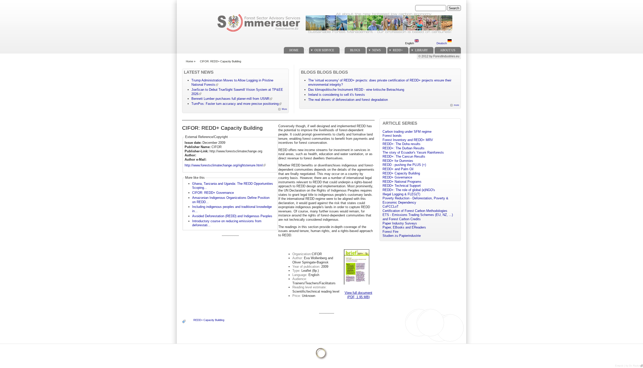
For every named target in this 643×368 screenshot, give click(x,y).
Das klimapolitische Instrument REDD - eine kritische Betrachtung (356, 89)
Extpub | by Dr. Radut (627, 365)
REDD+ (398, 50)
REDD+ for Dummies (398, 161)
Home (293, 50)
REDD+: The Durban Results (403, 148)
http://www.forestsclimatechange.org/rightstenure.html (224, 165)
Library (421, 50)
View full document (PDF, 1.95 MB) (358, 295)
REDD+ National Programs (402, 181)
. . (306, 49)
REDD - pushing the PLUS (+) (404, 165)
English (410, 43)
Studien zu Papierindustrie (402, 236)
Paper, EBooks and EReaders (404, 227)
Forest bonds (392, 135)
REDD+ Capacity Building (208, 319)
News (376, 50)
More (284, 109)
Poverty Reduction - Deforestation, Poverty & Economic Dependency (415, 200)
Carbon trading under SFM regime (407, 131)
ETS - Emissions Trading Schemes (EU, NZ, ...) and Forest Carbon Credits (418, 217)
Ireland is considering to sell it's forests (336, 95)
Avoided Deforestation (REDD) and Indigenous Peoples (232, 216)
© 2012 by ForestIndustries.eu (438, 56)
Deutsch (442, 43)
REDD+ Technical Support (402, 186)
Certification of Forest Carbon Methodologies (415, 211)
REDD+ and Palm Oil (398, 169)
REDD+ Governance (397, 177)
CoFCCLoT (391, 206)
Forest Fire (390, 232)
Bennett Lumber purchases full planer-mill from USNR (230, 99)
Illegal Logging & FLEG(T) (401, 194)
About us (447, 50)
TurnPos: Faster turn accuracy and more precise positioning (235, 104)
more (456, 105)
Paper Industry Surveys (400, 223)
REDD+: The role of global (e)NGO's (409, 190)
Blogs (355, 50)
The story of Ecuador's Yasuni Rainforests (413, 152)
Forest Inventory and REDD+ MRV (408, 140)
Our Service (324, 50)
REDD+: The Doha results (401, 144)
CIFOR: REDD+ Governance (213, 193)
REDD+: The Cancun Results (404, 156)
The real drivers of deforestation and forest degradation (348, 100)
